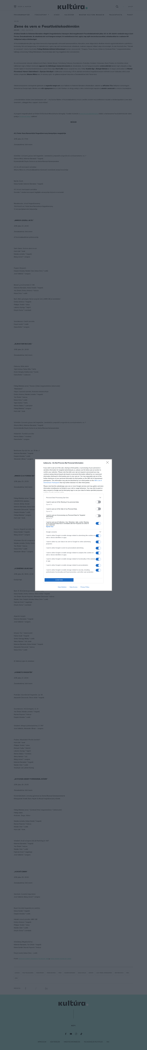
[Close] (108, 463)
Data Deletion (62, 587)
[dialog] (73, 525)
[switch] (98, 502)
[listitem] (73, 497)
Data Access (73, 587)
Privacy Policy (84, 587)
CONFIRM (59, 580)
